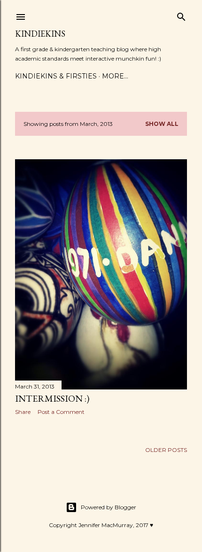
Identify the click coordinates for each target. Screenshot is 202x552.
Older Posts (166, 449)
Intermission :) (52, 398)
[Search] (181, 15)
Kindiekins (40, 33)
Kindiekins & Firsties (56, 76)
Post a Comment (61, 411)
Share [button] (23, 411)
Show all (162, 123)
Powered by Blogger (108, 507)
